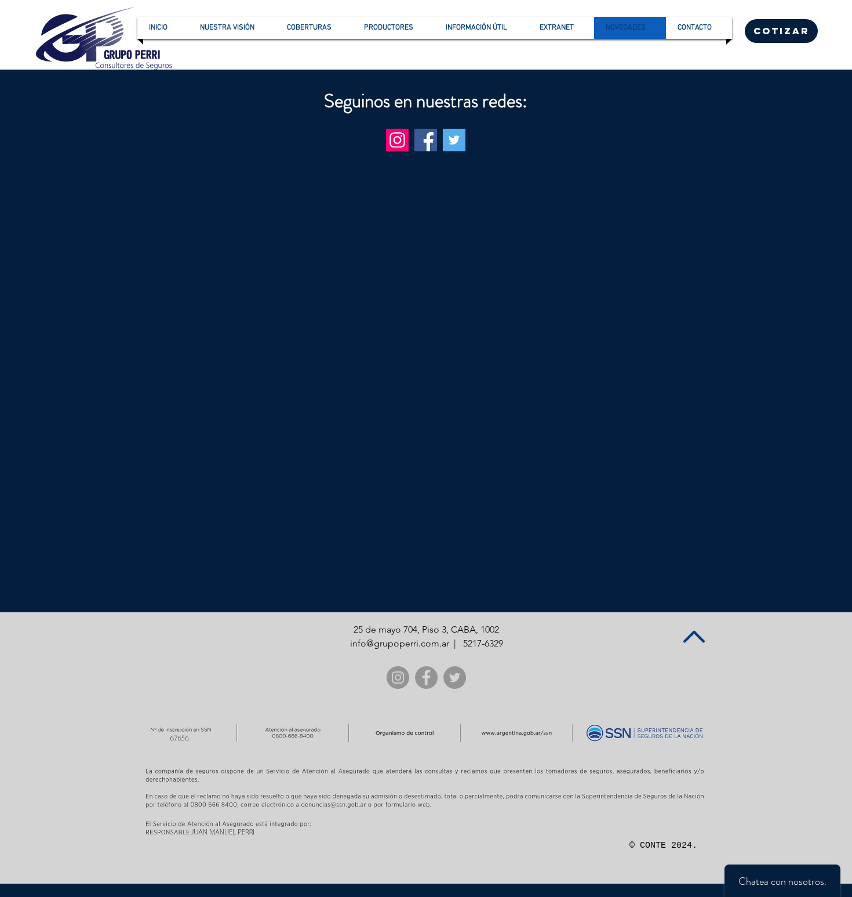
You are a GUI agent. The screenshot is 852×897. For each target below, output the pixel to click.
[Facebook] (425, 140)
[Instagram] (397, 140)
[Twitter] (454, 140)
